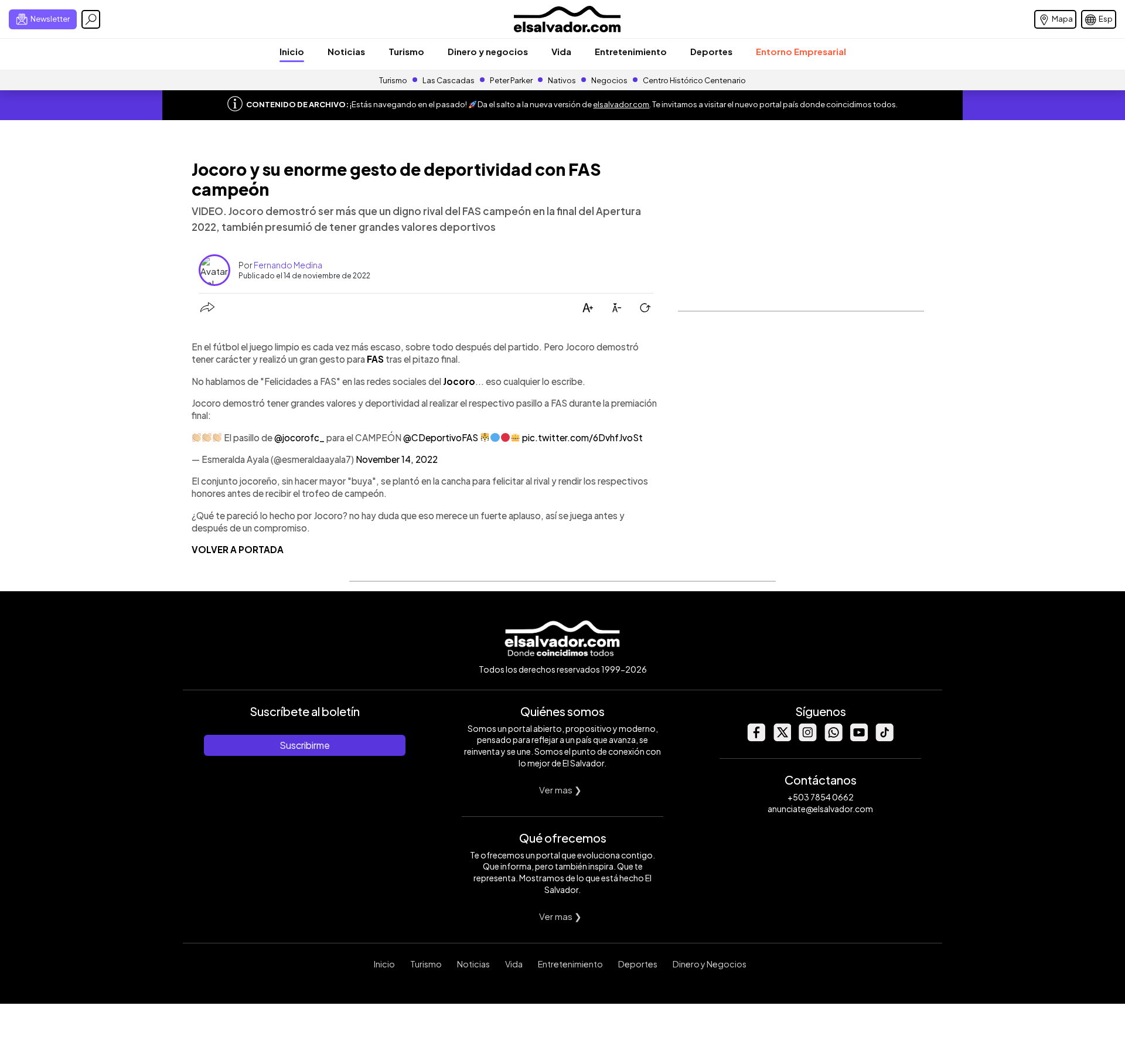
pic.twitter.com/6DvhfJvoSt (582, 437)
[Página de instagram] (807, 738)
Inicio (291, 51)
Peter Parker (512, 80)
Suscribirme (304, 745)
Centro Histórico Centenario (694, 80)
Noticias (346, 51)
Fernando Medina (288, 265)
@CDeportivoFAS (440, 437)
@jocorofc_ (299, 437)
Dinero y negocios (488, 51)
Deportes (711, 51)
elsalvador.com (621, 104)
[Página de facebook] (755, 738)
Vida (561, 51)
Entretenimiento (631, 51)
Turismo (406, 51)
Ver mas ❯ (560, 789)
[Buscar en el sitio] (90, 19)
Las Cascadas (448, 80)
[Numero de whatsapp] (833, 738)
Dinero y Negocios (709, 964)
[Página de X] (781, 738)
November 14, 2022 (397, 459)
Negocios (609, 80)
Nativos (562, 80)
